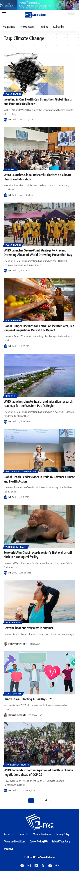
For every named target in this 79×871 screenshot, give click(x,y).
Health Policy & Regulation (21, 471)
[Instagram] (29, 865)
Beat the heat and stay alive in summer (28, 628)
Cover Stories (13, 694)
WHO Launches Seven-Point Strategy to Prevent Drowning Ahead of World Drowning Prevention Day (38, 252)
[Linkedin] (36, 865)
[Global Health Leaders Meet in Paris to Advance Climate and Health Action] (39, 450)
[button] (5, 13)
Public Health (13, 94)
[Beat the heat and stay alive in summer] (39, 601)
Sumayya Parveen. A (17, 643)
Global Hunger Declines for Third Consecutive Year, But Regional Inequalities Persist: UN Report (39, 328)
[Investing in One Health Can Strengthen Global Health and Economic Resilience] (39, 73)
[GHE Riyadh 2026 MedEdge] (39, 4)
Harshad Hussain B (17, 715)
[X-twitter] (43, 865)
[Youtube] (49, 865)
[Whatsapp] (56, 865)
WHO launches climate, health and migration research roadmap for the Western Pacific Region (38, 403)
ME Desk (12, 119)
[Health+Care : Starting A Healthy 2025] (39, 672)
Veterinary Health (16, 547)
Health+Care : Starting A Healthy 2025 (28, 699)
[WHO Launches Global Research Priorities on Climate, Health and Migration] (39, 148)
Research (11, 169)
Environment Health (17, 765)
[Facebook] (22, 865)
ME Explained (13, 622)
